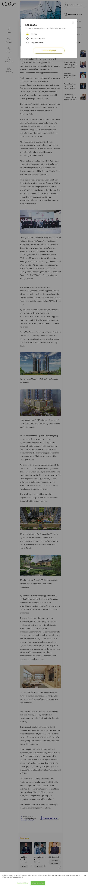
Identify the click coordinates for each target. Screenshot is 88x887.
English (34, 34)
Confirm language (49, 50)
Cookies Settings (22, 883)
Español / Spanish (38, 39)
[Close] (85, 876)
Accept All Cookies (38, 883)
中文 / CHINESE (37, 43)
